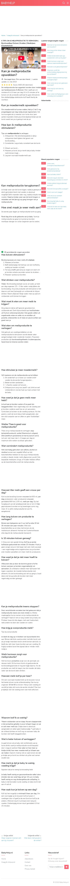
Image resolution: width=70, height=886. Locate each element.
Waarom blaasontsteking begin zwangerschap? (57, 79)
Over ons (28, 865)
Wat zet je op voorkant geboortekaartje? (54, 197)
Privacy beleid (30, 869)
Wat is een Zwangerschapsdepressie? (56, 165)
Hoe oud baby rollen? (54, 174)
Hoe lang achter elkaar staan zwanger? (56, 51)
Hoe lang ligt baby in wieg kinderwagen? (55, 202)
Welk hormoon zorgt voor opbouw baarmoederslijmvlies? (57, 62)
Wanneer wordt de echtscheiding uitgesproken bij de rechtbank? (57, 72)
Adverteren (29, 859)
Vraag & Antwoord (13, 35)
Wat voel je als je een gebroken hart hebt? (57, 84)
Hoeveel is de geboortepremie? (57, 67)
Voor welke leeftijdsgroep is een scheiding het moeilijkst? (57, 95)
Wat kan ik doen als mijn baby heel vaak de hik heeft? (56, 208)
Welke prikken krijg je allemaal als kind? (57, 184)
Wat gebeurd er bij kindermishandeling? (53, 170)
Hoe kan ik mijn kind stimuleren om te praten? (57, 46)
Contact (27, 862)
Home (3, 35)
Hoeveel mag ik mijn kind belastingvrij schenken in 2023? (57, 179)
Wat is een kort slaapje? (55, 192)
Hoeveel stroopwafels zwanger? (57, 189)
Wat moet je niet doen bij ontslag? (55, 90)
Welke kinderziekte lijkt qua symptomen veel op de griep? (56, 57)
